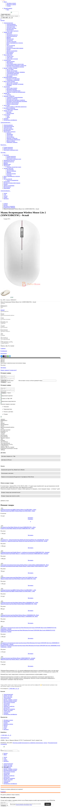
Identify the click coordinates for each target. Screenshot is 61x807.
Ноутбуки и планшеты (9, 108)
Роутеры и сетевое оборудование (15, 48)
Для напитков (10, 169)
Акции (5, 193)
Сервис (5, 197)
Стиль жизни (7, 114)
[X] (3, 356)
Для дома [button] (3, 152)
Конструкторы (10, 113)
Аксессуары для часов (12, 58)
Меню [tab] (5, 754)
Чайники (9, 172)
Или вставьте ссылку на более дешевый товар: (30, 380)
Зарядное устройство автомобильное (16, 92)
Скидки (6, 196)
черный (2, 310)
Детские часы (10, 56)
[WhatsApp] (8, 356)
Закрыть (9, 382)
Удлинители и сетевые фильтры (15, 97)
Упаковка (6, 118)
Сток (5, 194)
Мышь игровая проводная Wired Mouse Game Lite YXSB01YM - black (18, 578)
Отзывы (9, 5)
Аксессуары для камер (12, 82)
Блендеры (9, 175)
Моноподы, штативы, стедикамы (15, 84)
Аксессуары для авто (12, 88)
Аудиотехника (7, 60)
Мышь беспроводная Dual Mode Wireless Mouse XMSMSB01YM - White (19, 603)
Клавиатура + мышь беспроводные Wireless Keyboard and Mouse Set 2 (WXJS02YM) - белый (24, 541)
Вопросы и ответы (11, 4)
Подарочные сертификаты (10, 120)
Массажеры (9, 76)
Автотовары (7, 86)
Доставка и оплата (11, 3)
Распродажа (7, 721)
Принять (48, 804)
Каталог (6, 205)
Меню (5, 1)
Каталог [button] (3, 20)
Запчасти (9, 133)
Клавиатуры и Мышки (12, 109)
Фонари (9, 49)
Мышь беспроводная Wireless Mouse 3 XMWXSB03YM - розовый (17, 659)
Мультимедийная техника (10, 77)
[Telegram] (10, 356)
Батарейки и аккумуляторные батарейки (17, 101)
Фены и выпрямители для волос (15, 42)
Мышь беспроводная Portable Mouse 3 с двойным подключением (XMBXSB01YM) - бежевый (24, 553)
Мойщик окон (10, 38)
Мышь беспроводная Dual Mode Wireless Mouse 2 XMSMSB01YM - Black (19, 616)
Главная (6, 203)
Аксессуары (7, 105)
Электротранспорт (8, 22)
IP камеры (9, 85)
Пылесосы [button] (3, 144)
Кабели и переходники (12, 104)
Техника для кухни (11, 41)
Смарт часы (9, 57)
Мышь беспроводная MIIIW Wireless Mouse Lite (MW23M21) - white (18, 591)
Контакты (6, 198)
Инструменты (10, 52)
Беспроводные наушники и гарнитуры (16, 65)
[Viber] (6, 356)
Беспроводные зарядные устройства (16, 100)
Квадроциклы (10, 29)
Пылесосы (9, 33)
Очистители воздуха (12, 36)
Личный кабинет (8, 8)
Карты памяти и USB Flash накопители (16, 106)
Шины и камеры (11, 141)
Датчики (9, 94)
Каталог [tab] (6, 753)
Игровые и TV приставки (13, 78)
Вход (8, 9)
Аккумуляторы (10, 137)
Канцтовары (10, 53)
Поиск (2, 16)
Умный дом (6, 93)
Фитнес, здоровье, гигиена (10, 68)
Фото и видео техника (9, 81)
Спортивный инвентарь (13, 73)
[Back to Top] (1, 749)
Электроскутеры (11, 26)
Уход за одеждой (11, 45)
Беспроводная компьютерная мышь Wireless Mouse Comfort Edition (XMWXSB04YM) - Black (24, 566)
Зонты (8, 117)
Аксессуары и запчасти (12, 30)
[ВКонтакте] (1, 356)
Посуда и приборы (11, 171)
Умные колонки (11, 61)
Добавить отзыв (5, 500)
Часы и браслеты (8, 54)
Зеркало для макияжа (12, 50)
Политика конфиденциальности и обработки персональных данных (30, 742)
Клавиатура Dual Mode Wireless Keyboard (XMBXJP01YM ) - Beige (17, 528)
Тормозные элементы (12, 142)
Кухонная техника (11, 173)
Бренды (5, 725)
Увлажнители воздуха (12, 34)
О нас (5, 728)
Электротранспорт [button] (5, 122)
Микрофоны (10, 62)
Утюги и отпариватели (12, 180)
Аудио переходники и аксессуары (15, 64)
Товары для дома (8, 32)
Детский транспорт (11, 28)
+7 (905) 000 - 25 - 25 (7, 17)
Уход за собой (10, 69)
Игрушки (9, 112)
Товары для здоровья (12, 70)
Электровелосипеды (12, 25)
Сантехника (10, 46)
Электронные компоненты (13, 139)
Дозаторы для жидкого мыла (14, 167)
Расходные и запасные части (11, 150)
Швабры (9, 37)
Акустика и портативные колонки (15, 66)
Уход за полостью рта (12, 74)
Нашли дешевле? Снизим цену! (9, 370)
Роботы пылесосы (8, 148)
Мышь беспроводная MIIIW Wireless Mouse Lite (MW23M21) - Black (18, 511)
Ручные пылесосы (8, 147)
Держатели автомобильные (13, 90)
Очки (8, 116)
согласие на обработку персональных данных (24, 804)
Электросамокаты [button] (5, 190)
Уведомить (30, 535)
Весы (8, 44)
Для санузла (10, 40)
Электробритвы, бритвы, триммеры (16, 72)
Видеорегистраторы (12, 89)
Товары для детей (8, 110)
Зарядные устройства (9, 96)
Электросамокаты (11, 24)
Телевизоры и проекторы (13, 80)
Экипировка (10, 134)
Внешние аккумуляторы (13, 102)
